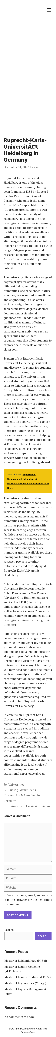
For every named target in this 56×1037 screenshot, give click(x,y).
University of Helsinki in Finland (30, 806)
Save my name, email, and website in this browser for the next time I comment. (29, 899)
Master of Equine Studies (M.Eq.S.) (27, 977)
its (12, 237)
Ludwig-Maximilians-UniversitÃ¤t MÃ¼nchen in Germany (22, 795)
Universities (16, 785)
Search (9, 930)
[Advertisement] (28, 50)
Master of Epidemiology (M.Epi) (25, 961)
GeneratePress (28, 1032)
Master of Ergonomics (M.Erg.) (25, 983)
